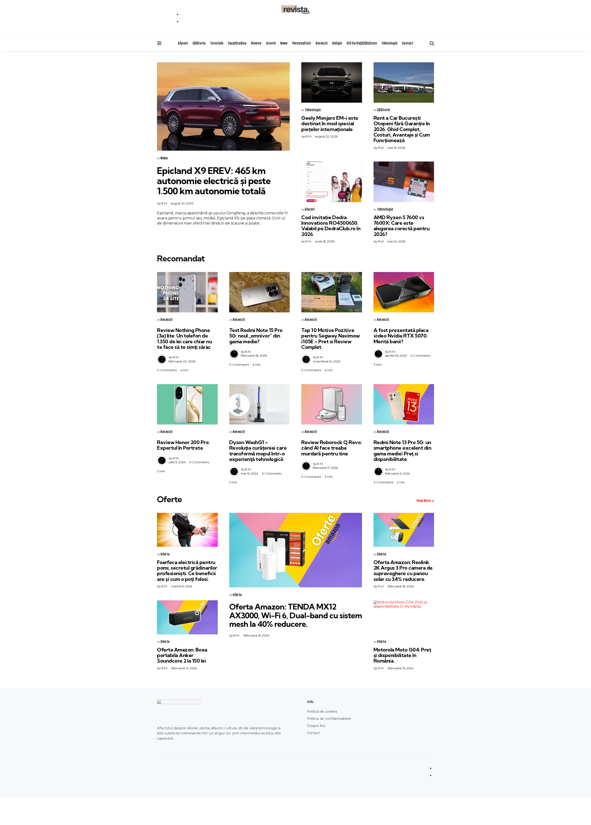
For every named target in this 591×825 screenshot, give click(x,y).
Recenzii (322, 43)
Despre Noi (316, 726)
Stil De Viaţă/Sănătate (362, 43)
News (284, 43)
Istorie (271, 43)
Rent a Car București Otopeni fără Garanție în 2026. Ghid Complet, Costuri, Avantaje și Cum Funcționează (402, 129)
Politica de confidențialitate (329, 719)
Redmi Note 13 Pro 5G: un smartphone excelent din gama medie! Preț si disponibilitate (402, 450)
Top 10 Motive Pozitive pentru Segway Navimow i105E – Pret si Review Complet (330, 338)
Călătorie (199, 43)
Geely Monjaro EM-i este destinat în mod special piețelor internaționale (329, 123)
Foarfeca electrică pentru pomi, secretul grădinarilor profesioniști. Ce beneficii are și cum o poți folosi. (187, 570)
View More (423, 501)
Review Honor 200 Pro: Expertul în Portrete (183, 445)
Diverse (256, 43)
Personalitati (301, 43)
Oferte (164, 554)
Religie (337, 43)
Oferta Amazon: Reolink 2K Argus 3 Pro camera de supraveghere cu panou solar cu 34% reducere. (403, 570)
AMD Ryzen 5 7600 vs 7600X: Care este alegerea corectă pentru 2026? (402, 225)
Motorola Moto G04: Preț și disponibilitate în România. (402, 655)
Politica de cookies (322, 711)
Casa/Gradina (237, 43)
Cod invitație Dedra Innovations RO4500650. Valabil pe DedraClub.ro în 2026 (330, 225)
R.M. (164, 203)
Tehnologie (389, 43)
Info (310, 702)
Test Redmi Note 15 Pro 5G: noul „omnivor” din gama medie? (256, 335)
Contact (407, 43)
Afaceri (183, 43)
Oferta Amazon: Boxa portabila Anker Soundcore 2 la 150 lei (182, 655)
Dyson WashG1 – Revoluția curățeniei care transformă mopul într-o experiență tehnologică (258, 450)
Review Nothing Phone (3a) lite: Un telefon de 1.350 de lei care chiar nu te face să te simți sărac (184, 338)
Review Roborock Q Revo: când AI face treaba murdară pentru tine (331, 448)
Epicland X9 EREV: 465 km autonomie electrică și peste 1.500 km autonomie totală (214, 181)
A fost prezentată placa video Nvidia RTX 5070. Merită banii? (401, 335)
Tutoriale (216, 43)
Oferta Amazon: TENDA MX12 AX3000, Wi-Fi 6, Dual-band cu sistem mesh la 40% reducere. (295, 615)
